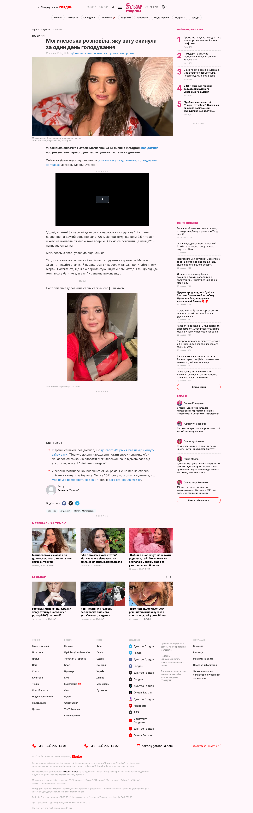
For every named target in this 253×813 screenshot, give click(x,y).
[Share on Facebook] (64, 503)
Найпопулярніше (190, 29)
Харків (100, 671)
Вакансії (198, 646)
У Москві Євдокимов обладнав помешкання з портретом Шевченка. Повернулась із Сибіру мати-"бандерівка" (198, 410)
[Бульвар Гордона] (134, 7)
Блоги (182, 395)
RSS (136, 712)
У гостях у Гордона (75, 658)
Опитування (71, 702)
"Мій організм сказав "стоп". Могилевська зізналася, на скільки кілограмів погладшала (102, 558)
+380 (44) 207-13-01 (51, 746)
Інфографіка (39, 702)
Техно (35, 683)
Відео (67, 696)
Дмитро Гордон (144, 646)
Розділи (68, 640)
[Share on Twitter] (71, 503)
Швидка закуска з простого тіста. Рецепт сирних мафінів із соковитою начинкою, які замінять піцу (198, 359)
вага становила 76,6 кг (125, 480)
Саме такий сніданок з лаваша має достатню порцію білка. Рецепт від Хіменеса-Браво (201, 72)
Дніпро (100, 677)
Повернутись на (50, 7)
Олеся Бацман (143, 692)
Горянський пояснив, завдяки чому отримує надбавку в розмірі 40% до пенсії (51, 612)
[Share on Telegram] (77, 503)
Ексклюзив (70, 683)
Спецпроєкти (72, 715)
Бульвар (47, 29)
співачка (52, 511)
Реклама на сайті (203, 658)
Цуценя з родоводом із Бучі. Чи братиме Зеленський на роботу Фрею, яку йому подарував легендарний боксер (195, 297)
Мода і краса (161, 17)
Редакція (198, 652)
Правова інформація (205, 664)
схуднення (65, 511)
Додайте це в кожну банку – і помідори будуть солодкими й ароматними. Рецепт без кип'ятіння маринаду (197, 278)
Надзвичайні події (42, 696)
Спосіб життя (40, 690)
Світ (34, 664)
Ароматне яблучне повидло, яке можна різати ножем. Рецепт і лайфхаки (202, 40)
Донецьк (101, 664)
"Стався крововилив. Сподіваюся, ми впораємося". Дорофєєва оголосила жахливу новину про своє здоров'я (198, 328)
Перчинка (107, 17)
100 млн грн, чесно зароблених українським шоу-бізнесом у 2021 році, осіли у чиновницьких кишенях (197, 490)
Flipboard (140, 705)
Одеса (100, 658)
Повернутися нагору (203, 745)
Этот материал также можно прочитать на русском (104, 53)
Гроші (35, 658)
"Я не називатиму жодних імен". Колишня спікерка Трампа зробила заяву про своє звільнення (197, 374)
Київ (98, 646)
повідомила (149, 148)
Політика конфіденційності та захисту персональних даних (172, 660)
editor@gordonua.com (157, 746)
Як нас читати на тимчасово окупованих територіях (206, 675)
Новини (58, 17)
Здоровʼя (179, 17)
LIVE (66, 677)
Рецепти (125, 17)
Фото (67, 690)
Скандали (89, 17)
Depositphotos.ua (72, 771)
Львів (99, 652)
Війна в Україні (40, 646)
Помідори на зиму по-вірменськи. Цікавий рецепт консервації (200, 56)
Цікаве (36, 709)
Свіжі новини (187, 222)
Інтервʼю (73, 17)
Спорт (35, 671)
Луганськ (101, 690)
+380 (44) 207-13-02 (104, 746)
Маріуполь (102, 683)
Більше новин (199, 387)
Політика (37, 652)
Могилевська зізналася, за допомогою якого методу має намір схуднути (52, 558)
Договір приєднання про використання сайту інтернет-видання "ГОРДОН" (173, 676)
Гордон (35, 29)
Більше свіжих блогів (199, 500)
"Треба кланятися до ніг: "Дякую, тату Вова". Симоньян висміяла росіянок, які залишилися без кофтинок (201, 106)
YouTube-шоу (72, 709)
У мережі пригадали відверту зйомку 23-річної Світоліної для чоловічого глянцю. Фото (198, 344)
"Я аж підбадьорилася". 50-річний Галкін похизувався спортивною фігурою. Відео (147, 612)
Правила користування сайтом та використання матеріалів (173, 646)
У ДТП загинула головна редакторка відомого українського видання (96, 612)
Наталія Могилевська (84, 511)
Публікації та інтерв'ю (77, 652)
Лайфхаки (142, 17)
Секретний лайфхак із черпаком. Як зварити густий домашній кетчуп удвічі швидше (197, 313)
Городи (195, 17)
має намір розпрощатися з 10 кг (75, 480)
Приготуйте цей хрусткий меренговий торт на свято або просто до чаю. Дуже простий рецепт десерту (198, 261)
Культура (37, 677)
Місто (99, 640)
